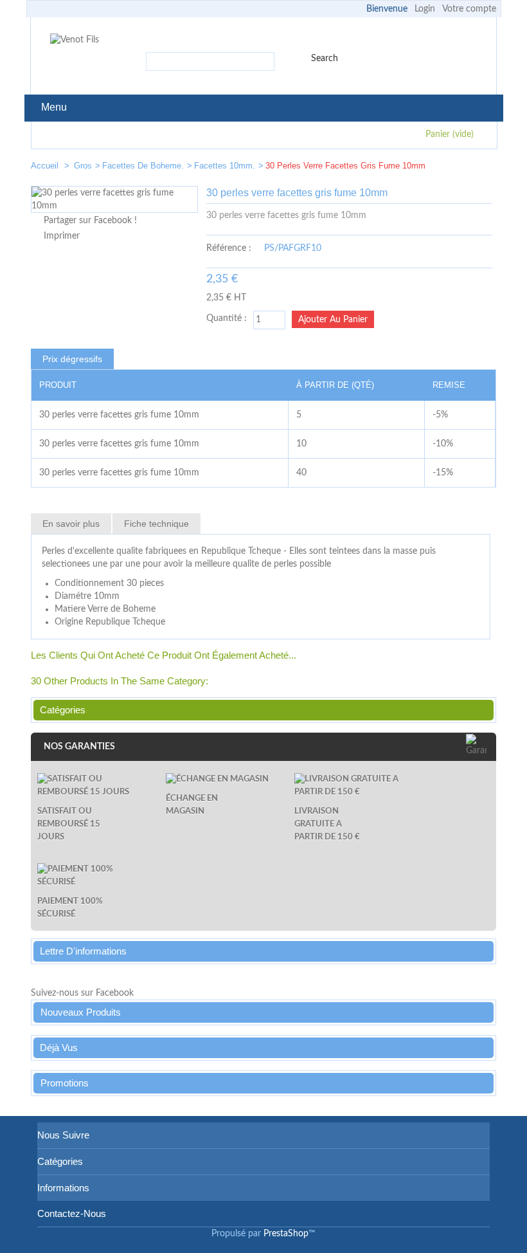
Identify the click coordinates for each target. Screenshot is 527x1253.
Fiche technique (156, 523)
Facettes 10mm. (224, 165)
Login (425, 9)
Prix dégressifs (72, 359)
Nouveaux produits (80, 1012)
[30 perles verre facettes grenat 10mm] (442, 168)
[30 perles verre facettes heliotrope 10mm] (481, 168)
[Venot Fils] (74, 39)
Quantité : (226, 318)
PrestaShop (286, 1233)
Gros (83, 165)
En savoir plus (71, 523)
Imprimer (62, 236)
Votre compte (469, 9)
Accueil (46, 165)
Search (324, 58)
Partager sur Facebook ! (90, 220)
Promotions (64, 1082)
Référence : (228, 248)
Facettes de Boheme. (143, 165)
